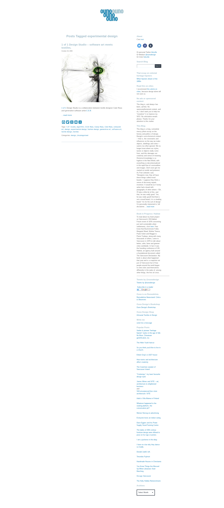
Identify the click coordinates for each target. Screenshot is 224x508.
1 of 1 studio (71, 127)
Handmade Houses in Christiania (149, 461)
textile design (66, 132)
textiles (76, 132)
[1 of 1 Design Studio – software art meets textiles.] (91, 78)
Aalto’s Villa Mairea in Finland (148, 398)
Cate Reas (109, 127)
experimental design (79, 129)
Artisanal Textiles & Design (147, 315)
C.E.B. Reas (89, 127)
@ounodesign (150, 55)
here (152, 226)
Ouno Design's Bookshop (146, 307)
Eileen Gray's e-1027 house (147, 355)
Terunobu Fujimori (143, 457)
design (67, 129)
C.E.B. (89, 111)
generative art (105, 129)
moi (142, 39)
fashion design (93, 129)
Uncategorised (82, 135)
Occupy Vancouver (144, 476)
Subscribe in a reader (145, 287)
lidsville (154, 52)
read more (150, 207)
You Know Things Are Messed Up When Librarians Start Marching (148, 468)
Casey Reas (99, 127)
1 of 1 (63, 108)
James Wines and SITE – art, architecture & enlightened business (148, 384)
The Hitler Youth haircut (145, 343)
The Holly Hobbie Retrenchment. (149, 481)
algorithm (80, 127)
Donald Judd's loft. (143, 452)
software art (116, 129)
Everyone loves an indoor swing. (149, 418)
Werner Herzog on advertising (148, 413)
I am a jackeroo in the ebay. (147, 440)
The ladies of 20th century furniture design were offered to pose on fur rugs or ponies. (148, 432)
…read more (66, 115)
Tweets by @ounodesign (146, 283)
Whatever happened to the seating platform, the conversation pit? (146, 405)
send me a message (144, 323)
